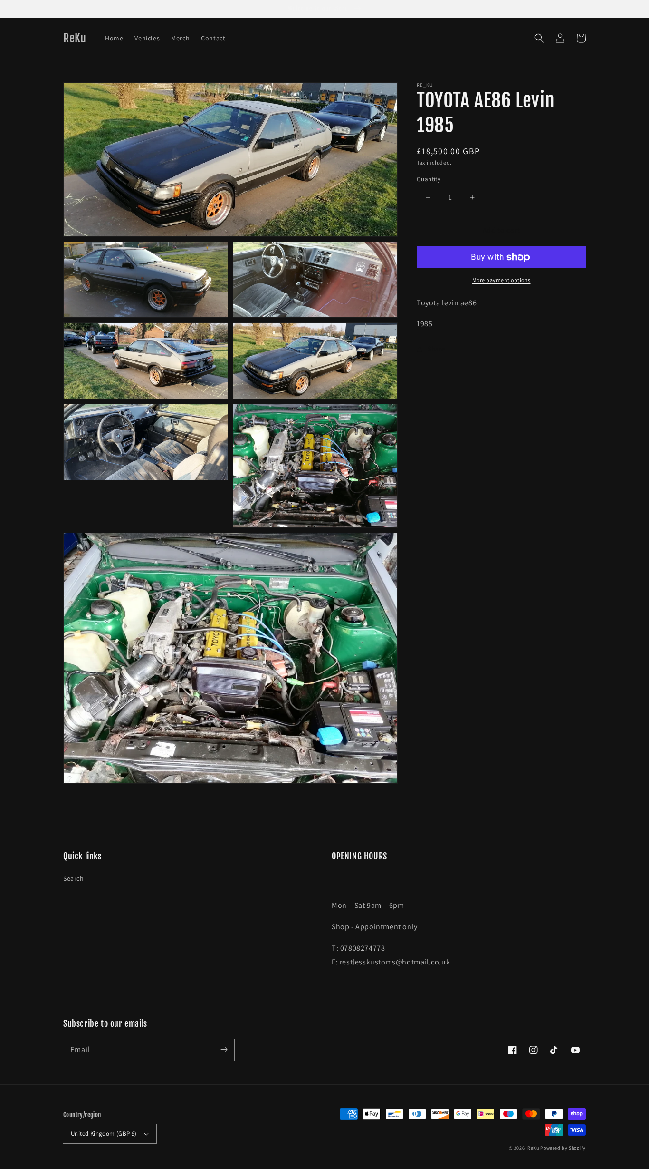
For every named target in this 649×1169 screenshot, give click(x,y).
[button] (539, 38)
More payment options (501, 279)
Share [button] (436, 348)
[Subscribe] (223, 1049)
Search (73, 878)
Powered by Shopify (563, 1148)
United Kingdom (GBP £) (104, 1134)
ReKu (533, 1148)
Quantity (428, 179)
